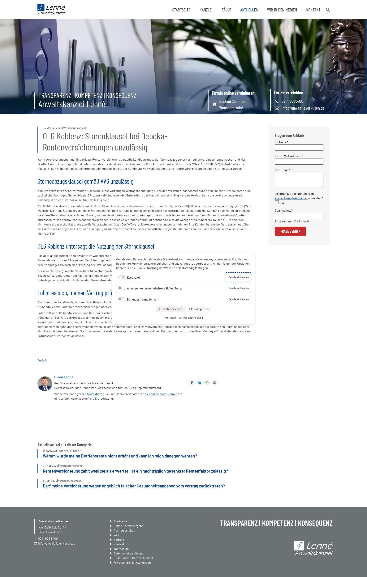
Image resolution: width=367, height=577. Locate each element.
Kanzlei (206, 9)
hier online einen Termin (161, 394)
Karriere (119, 539)
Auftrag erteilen (124, 530)
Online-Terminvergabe (129, 526)
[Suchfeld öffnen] (327, 9)
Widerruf (120, 535)
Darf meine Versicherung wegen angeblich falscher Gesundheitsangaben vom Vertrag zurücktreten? (134, 485)
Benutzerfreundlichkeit (142, 299)
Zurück (42, 360)
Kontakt (313, 9)
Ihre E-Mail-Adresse (289, 156)
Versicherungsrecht (74, 127)
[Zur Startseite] (51, 13)
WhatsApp (207, 383)
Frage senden (290, 231)
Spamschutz (283, 210)
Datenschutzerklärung (129, 553)
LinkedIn (199, 383)
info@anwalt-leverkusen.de (303, 108)
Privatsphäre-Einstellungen (132, 562)
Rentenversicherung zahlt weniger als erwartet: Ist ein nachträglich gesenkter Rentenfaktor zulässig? (135, 470)
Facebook (192, 383)
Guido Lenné (63, 377)
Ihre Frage (282, 170)
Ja (282, 202)
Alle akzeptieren (199, 309)
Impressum (121, 548)
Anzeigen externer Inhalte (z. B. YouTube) (154, 288)
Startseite (181, 9)
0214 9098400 (292, 101)
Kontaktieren (95, 394)
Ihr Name (281, 142)
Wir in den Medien (282, 9)
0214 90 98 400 (48, 538)
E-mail (215, 383)
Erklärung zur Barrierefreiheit (133, 558)
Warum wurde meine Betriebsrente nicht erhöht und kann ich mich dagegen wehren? (120, 455)
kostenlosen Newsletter (291, 198)
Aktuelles (249, 9)
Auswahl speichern (170, 309)
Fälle (226, 9)
